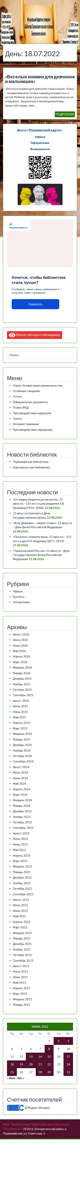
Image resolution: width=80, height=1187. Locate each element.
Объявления (21, 602)
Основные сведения (26, 391)
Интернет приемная (26, 424)
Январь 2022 (21, 938)
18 (12, 1064)
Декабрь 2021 (22, 943)
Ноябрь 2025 (21, 684)
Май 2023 (19, 850)
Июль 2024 (20, 772)
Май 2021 (19, 982)
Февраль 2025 (22, 733)
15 (49, 1056)
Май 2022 (19, 916)
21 (40, 1064)
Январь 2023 (21, 872)
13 (31, 1056)
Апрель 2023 (21, 855)
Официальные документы (30, 402)
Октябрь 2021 (22, 955)
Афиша (18, 591)
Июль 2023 (20, 838)
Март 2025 (20, 728)
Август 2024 (21, 767)
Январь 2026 (21, 673)
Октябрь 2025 (22, 689)
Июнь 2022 (20, 910)
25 (12, 1072)
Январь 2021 (21, 1004)
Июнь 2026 (20, 645)
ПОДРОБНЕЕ (65, 114)
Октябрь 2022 (22, 888)
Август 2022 (21, 899)
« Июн (11, 1078)
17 (68, 1056)
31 (68, 1072)
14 (40, 1056)
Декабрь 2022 (22, 877)
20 (31, 1064)
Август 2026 (21, 634)
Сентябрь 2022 (23, 894)
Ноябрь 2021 (21, 949)
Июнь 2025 (20, 711)
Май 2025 (19, 717)
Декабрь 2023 (22, 811)
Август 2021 (21, 966)
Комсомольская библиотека (31, 467)
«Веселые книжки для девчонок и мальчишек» (40, 79)
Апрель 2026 (21, 656)
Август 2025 (21, 700)
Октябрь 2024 (22, 756)
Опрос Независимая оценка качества (37, 385)
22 (49, 1064)
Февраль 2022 (22, 933)
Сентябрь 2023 (23, 827)
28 (40, 1072)
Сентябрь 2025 (23, 695)
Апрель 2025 (21, 722)
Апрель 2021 (21, 988)
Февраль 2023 (22, 866)
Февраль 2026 (22, 667)
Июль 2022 (20, 905)
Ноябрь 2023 (21, 816)
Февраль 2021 (22, 999)
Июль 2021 (20, 971)
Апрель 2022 (21, 922)
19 (21, 1064)
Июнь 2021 (20, 977)
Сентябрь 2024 (23, 761)
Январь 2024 (21, 805)
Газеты (17, 418)
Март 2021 (20, 993)
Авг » (20, 1078)
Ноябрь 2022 (21, 883)
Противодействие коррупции (32, 413)
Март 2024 (20, 794)
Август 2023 (21, 833)
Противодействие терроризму (33, 429)
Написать (35, 304)
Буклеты (18, 596)
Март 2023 (20, 861)
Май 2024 (19, 783)
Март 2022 (20, 927)
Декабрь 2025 (22, 678)
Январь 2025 (21, 739)
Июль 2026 (20, 640)
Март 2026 (20, 662)
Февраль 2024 (22, 800)
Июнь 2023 (20, 844)
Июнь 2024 (20, 778)
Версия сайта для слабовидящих (38, 334)
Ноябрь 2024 (21, 750)
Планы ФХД (21, 407)
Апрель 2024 (21, 789)
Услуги (17, 396)
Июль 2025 (20, 706)
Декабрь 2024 (22, 745)
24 (68, 1064)
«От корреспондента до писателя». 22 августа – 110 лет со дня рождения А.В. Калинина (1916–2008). (38, 503)
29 (49, 1072)
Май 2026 (19, 651)
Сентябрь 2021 (23, 960)
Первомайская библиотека (30, 461)
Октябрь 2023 (22, 822)
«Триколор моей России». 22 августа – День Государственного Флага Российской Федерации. (41, 555)
